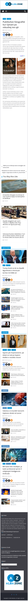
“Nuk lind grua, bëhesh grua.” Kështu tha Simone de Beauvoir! (18, 374)
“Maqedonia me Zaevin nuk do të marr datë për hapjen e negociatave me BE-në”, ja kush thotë (13, 171)
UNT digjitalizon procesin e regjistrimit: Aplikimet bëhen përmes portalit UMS (17, 308)
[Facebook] (4, 35)
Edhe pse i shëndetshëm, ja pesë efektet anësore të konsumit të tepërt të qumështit (18, 438)
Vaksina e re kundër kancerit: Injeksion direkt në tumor (13, 412)
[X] (6, 35)
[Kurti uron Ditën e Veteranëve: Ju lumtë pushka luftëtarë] (5, 431)
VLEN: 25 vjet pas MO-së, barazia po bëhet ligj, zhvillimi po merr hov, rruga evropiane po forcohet (18, 324)
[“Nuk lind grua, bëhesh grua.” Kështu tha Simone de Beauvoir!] (5, 376)
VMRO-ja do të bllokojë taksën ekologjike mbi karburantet (14, 166)
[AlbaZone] (3, 11)
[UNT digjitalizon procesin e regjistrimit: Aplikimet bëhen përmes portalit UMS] (5, 308)
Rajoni (4, 18)
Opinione (4, 349)
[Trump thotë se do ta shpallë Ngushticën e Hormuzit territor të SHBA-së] (14, 256)
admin (11, 30)
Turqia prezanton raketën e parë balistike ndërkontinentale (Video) (18, 501)
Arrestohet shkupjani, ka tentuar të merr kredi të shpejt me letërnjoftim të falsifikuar (14, 196)
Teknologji (8, 463)
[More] (11, 35)
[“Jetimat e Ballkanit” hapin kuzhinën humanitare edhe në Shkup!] (5, 317)
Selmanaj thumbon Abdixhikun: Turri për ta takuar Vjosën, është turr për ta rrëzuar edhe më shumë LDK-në (14, 235)
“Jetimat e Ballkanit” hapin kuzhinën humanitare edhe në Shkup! (17, 316)
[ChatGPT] (9, 35)
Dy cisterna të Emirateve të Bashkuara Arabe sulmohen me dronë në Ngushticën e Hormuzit (18, 291)
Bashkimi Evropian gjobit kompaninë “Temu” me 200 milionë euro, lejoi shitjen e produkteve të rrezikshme (17, 492)
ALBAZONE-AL (9, 537)
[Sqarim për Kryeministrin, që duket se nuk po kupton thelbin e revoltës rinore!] (14, 341)
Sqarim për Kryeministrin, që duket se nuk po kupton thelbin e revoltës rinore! (13, 355)
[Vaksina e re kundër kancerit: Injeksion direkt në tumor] (14, 399)
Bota (4, 265)
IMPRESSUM (10, 534)
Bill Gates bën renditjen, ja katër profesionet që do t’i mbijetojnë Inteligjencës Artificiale (12, 470)
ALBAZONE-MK (17, 537)
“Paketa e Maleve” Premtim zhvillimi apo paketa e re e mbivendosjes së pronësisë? (17, 383)
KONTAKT (3, 534)
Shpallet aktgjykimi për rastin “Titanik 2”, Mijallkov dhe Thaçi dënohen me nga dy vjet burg (12, 222)
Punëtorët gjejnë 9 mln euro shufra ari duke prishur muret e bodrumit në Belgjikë (18, 299)
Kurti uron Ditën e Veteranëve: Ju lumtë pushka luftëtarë (18, 430)
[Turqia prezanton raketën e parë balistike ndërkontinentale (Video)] (5, 502)
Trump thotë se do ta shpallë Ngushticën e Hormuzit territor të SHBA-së (13, 270)
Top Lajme (9, 18)
